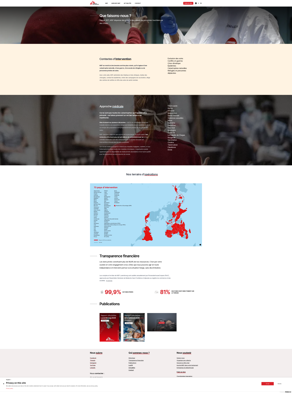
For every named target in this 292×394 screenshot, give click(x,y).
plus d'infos (161, 322)
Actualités (127, 3)
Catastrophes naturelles (177, 68)
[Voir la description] (200, 244)
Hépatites (172, 125)
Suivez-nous (180, 358)
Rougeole (171, 137)
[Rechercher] (198, 3)
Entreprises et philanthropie (185, 368)
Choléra (171, 142)
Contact (138, 3)
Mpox (170, 120)
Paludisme (172, 147)
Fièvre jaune (172, 106)
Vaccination (172, 140)
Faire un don (188, 3)
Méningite (172, 130)
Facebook (93, 358)
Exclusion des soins (175, 58)
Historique (132, 358)
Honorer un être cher (183, 363)
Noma (170, 108)
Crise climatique (174, 63)
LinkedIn (93, 368)
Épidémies (172, 66)
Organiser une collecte (184, 360)
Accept (267, 383)
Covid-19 (171, 133)
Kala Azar (171, 128)
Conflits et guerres (175, 61)
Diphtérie (171, 123)
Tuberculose (173, 145)
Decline (279, 383)
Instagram (93, 363)
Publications (132, 363)
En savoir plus (109, 280)
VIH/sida (171, 111)
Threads (92, 360)
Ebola (170, 150)
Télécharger (104, 320)
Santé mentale (173, 115)
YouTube (92, 365)
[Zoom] (146, 216)
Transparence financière (136, 360)
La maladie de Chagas (176, 135)
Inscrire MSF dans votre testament (187, 365)
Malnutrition (172, 113)
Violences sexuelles (175, 118)
